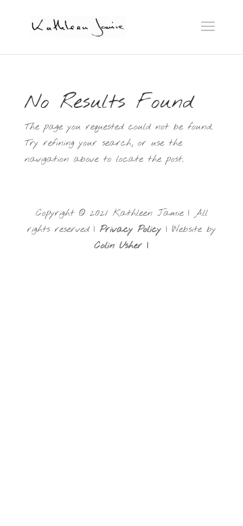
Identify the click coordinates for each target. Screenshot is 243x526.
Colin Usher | (121, 245)
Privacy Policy (130, 229)
